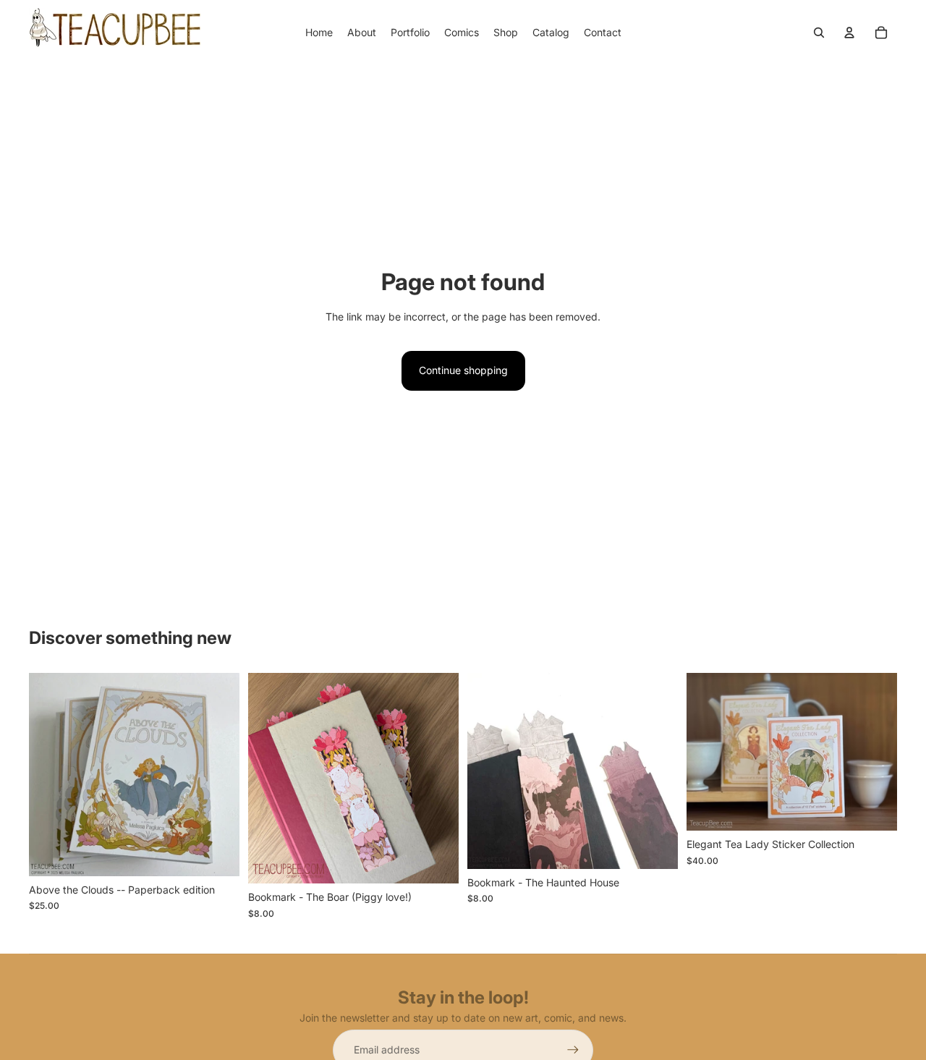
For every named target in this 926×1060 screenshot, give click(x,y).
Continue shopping (463, 370)
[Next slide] (217, 774)
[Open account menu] (849, 32)
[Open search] (819, 32)
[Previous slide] (50, 774)
